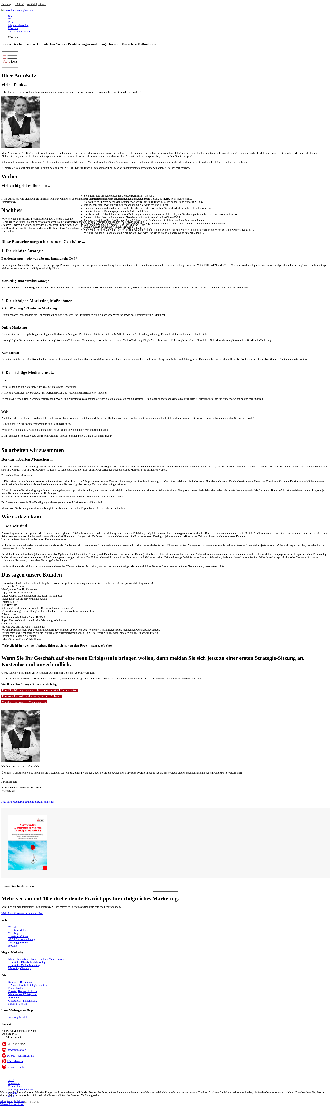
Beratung (6, 4)
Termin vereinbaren (17, 1066)
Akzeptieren (6, 1101)
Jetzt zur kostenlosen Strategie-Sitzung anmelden (27, 801)
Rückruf (19, 4)
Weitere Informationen (12, 1104)
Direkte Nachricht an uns (20, 1055)
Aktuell (42, 4)
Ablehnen (19, 1101)
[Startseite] (17, 10)
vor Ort (31, 4)
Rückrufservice (15, 1061)
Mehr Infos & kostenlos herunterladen (22, 913)
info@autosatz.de (16, 1049)
